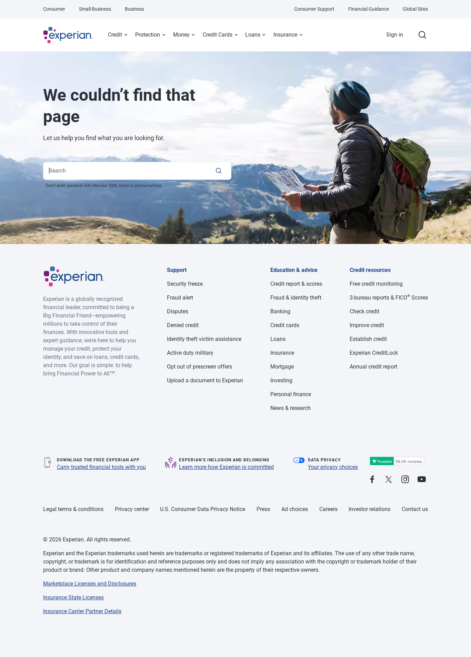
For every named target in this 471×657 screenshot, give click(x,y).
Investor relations (369, 509)
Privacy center (132, 509)
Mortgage (282, 366)
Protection (147, 34)
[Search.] (422, 34)
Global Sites (415, 9)
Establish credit (368, 339)
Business (134, 9)
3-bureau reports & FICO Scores (389, 297)
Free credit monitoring (376, 284)
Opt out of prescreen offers (199, 366)
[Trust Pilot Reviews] (397, 461)
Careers (328, 509)
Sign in (394, 34)
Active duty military (190, 353)
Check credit (364, 311)
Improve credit (367, 325)
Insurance (285, 34)
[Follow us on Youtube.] (421, 480)
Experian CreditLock (374, 353)
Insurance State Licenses (73, 597)
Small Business (95, 9)
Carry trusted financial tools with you (101, 467)
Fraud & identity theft (295, 297)
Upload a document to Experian (205, 380)
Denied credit (183, 325)
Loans (252, 34)
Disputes (177, 311)
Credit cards (284, 325)
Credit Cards (217, 34)
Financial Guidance (368, 9)
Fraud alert (180, 297)
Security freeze (185, 284)
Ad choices (294, 509)
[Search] (218, 170)
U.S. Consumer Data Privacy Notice (202, 509)
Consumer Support (314, 9)
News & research (290, 408)
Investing (281, 380)
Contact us (415, 509)
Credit (115, 34)
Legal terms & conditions (73, 509)
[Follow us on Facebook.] (372, 480)
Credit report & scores (296, 284)
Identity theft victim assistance (204, 339)
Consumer (54, 9)
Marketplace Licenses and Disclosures (89, 583)
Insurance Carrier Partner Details (82, 611)
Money (181, 34)
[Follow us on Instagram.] (405, 480)
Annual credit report (373, 366)
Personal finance (290, 394)
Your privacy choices (333, 467)
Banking (280, 311)
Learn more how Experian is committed (226, 467)
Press (263, 509)
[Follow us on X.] (388, 480)
